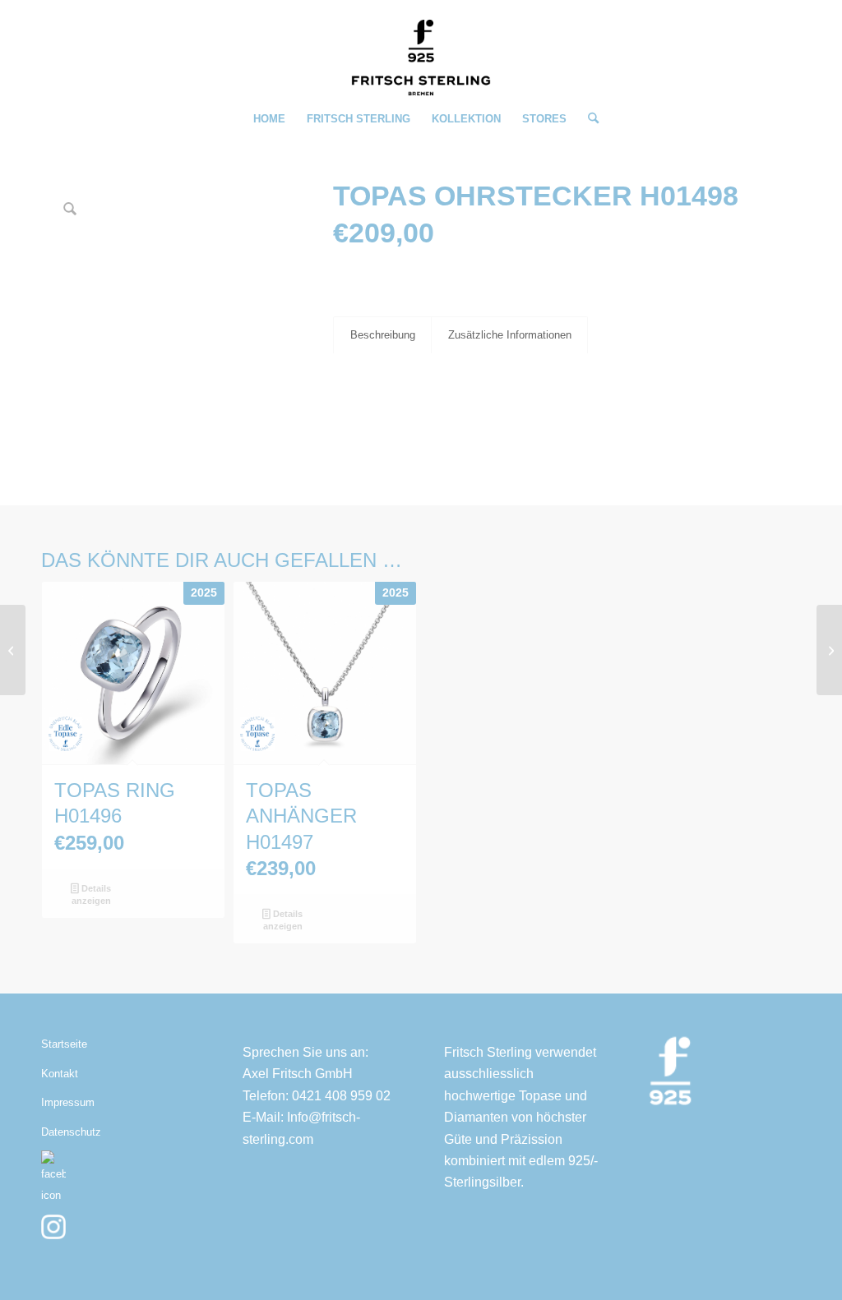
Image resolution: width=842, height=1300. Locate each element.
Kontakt (59, 1073)
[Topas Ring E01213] (829, 650)
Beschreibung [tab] (382, 335)
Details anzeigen (91, 894)
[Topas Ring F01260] (12, 650)
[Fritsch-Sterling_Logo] (421, 57)
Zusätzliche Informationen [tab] (509, 335)
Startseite (64, 1044)
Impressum (68, 1102)
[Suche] (588, 119)
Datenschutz (71, 1132)
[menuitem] (269, 119)
